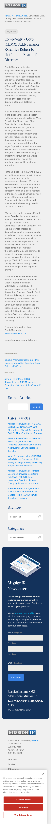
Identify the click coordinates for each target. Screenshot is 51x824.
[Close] (43, 774)
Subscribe (16, 677)
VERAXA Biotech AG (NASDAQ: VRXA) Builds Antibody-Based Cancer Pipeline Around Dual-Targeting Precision (23, 493)
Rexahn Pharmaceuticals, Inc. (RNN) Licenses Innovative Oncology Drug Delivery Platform (22, 363)
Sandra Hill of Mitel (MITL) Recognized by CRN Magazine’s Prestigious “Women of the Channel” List (23, 383)
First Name (12, 643)
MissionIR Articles (19, 15)
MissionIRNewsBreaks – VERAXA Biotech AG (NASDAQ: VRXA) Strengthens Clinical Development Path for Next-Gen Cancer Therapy (25, 428)
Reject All (23, 807)
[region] (23, 797)
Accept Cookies (23, 799)
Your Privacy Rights (23, 815)
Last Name (12, 654)
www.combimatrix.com (16, 333)
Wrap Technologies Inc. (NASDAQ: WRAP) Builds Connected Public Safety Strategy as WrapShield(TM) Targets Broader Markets (25, 460)
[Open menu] (44, 5)
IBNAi (35, 740)
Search (36, 406)
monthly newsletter (25, 613)
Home (7, 15)
